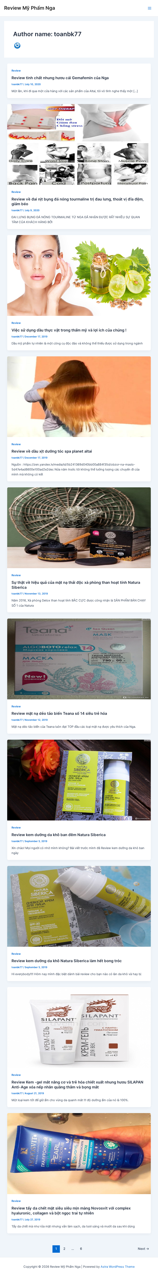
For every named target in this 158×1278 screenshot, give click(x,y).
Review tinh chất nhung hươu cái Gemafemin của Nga (60, 77)
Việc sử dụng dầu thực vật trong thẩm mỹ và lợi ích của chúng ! (69, 330)
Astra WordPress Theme (118, 1267)
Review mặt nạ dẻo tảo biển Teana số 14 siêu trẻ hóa (59, 713)
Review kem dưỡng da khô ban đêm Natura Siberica (59, 834)
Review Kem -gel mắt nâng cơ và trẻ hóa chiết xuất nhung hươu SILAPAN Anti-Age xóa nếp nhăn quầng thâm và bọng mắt (77, 1084)
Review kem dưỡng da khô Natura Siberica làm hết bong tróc (67, 960)
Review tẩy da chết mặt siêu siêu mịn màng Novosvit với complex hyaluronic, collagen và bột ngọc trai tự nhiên (71, 1210)
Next (143, 1249)
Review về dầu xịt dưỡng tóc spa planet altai (52, 451)
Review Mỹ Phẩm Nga (29, 8)
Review (16, 70)
